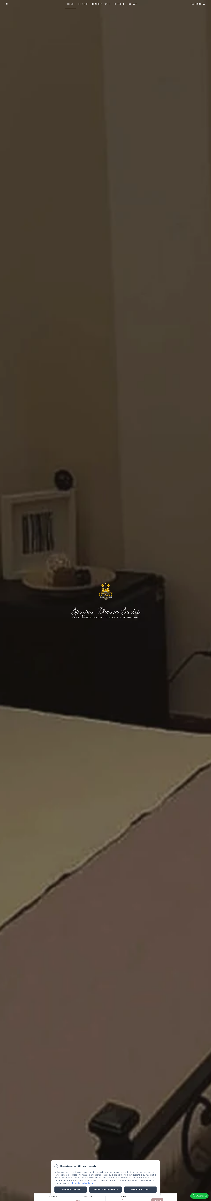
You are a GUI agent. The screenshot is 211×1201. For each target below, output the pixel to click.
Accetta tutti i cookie (140, 1189)
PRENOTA (200, 4)
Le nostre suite (101, 4)
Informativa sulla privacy (82, 1183)
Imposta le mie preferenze (106, 1189)
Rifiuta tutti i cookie (71, 1189)
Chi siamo (83, 4)
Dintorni (119, 4)
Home (70, 4)
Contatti (132, 4)
